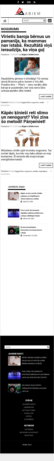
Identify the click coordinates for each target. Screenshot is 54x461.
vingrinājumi (43, 171)
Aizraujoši (28, 413)
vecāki (41, 102)
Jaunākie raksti (29, 404)
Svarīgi (18, 102)
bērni (29, 102)
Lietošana (29, 429)
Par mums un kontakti (29, 432)
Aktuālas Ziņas (28, 410)
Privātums (28, 435)
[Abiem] (4, 21)
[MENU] (50, 20)
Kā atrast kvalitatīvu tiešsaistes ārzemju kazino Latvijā (31, 230)
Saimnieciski (29, 407)
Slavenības (29, 419)
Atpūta (11, 102)
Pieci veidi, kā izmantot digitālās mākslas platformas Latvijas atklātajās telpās (32, 213)
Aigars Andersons (30, 54)
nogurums (35, 102)
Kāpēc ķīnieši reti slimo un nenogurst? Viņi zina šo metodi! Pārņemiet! (24, 117)
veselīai (35, 171)
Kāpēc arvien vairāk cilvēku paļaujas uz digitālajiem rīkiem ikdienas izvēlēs (31, 196)
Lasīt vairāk (46, 96)
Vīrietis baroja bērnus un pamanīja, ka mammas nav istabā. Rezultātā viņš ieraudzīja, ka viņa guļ (26, 43)
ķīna (22, 171)
